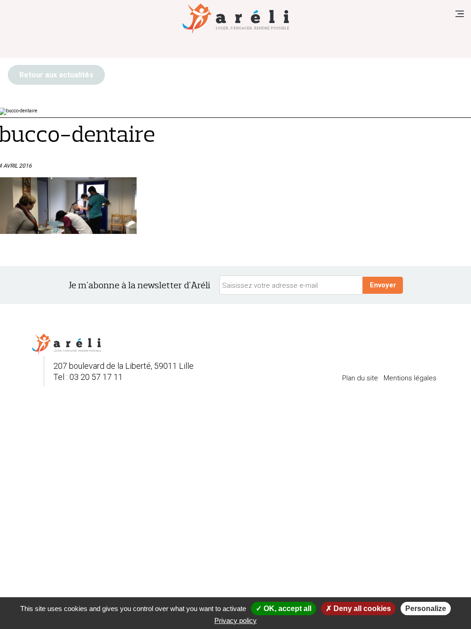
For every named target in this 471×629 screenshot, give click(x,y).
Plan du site (360, 378)
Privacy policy (235, 620)
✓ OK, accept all (283, 608)
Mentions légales (410, 378)
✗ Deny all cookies (358, 608)
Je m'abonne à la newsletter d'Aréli (139, 285)
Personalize (425, 608)
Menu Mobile (459, 13)
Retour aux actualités (56, 74)
